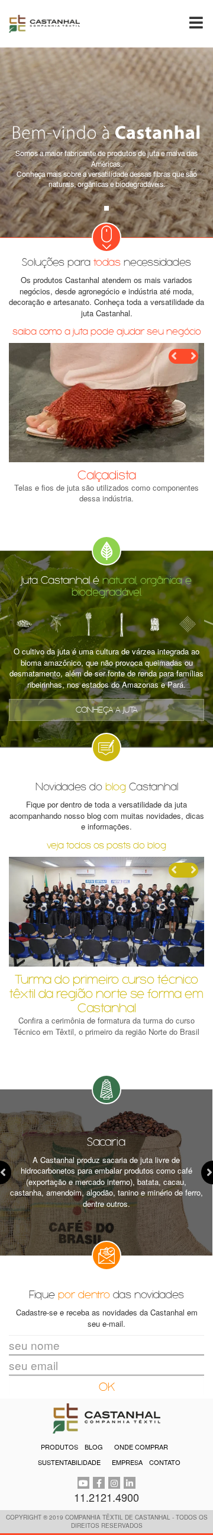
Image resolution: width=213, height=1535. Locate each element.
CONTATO (164, 1462)
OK (107, 1387)
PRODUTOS (59, 1446)
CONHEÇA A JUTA (107, 709)
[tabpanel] (106, 142)
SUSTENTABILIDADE (69, 1462)
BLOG (94, 1446)
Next (190, 356)
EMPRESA (127, 1462)
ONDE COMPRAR (141, 1446)
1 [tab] (106, 208)
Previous (176, 356)
